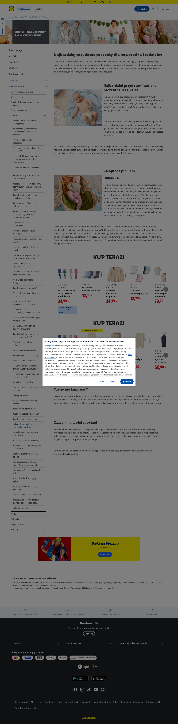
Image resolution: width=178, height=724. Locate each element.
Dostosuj (112, 381)
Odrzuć (101, 381)
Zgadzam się (127, 381)
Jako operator (49, 346)
